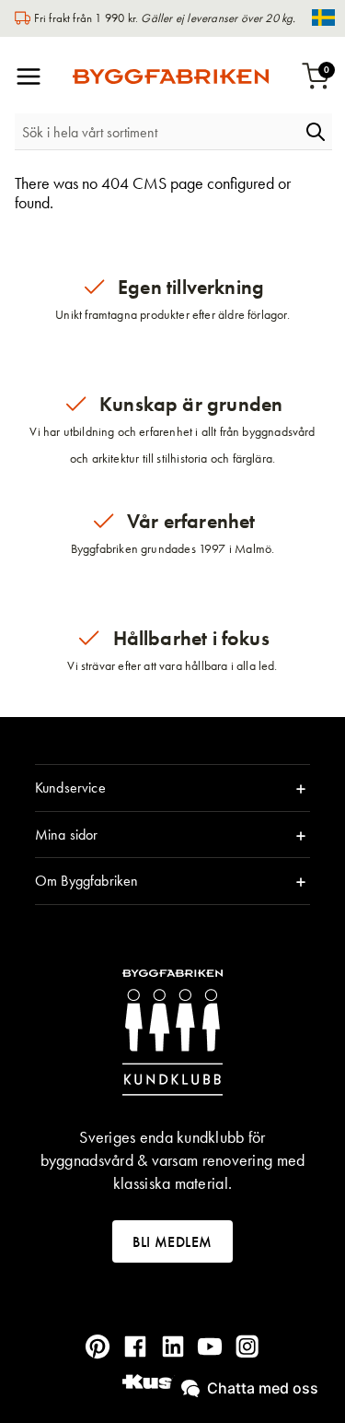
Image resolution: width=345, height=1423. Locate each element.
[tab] (172, 788)
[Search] (315, 131)
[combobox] (157, 131)
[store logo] (171, 76)
